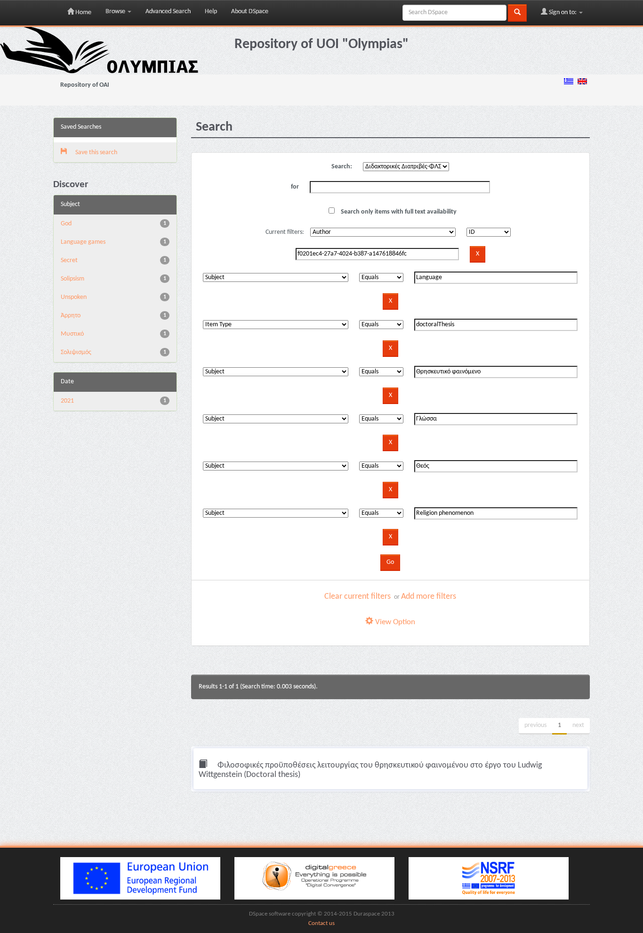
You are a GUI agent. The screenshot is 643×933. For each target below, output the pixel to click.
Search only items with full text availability (398, 211)
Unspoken (74, 297)
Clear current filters (357, 596)
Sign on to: (562, 12)
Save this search (95, 152)
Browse (116, 11)
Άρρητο (70, 315)
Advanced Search (168, 11)
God (66, 223)
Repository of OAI (84, 85)
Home (82, 12)
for (295, 186)
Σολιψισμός (76, 352)
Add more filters (428, 596)
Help (211, 11)
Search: (341, 166)
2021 (67, 401)
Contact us (321, 923)
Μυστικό (72, 334)
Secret (69, 260)
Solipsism (72, 278)
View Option (394, 622)
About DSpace (249, 11)
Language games (83, 242)
